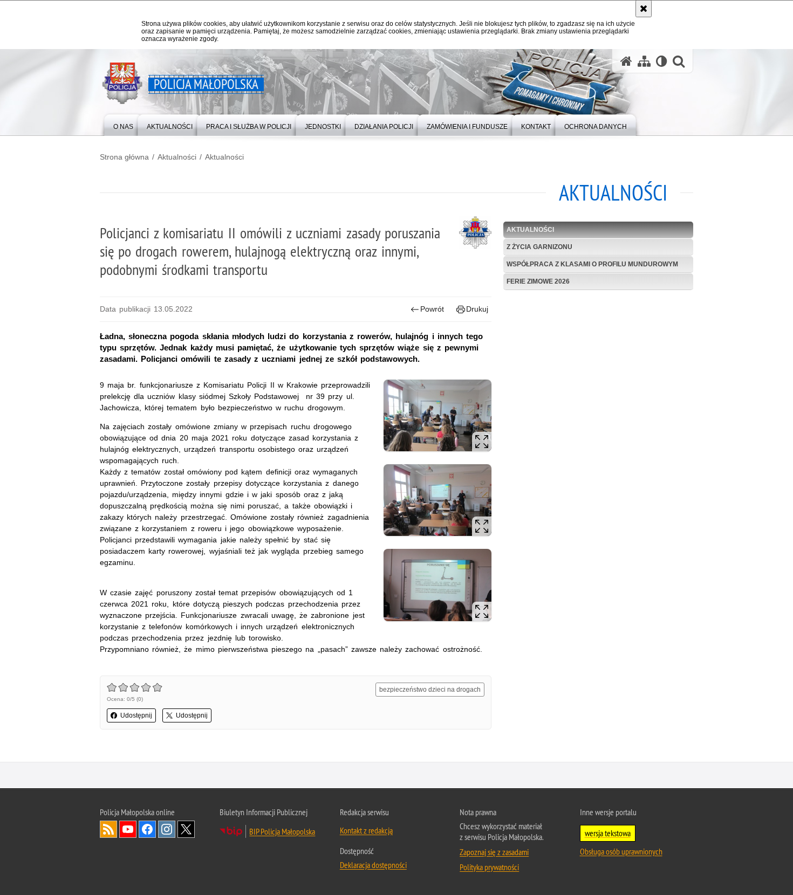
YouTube (127, 829)
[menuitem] (123, 124)
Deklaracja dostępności (373, 864)
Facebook (147, 829)
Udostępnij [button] (136, 715)
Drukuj (477, 309)
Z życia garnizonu (539, 247)
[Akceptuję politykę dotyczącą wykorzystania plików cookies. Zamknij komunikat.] (643, 8)
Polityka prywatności (489, 867)
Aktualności (177, 157)
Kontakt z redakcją (366, 830)
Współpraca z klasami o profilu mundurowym (592, 264)
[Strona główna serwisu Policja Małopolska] (626, 61)
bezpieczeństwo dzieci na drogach (430, 689)
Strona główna (124, 157)
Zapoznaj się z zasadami (494, 851)
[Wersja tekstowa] (661, 61)
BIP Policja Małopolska (282, 831)
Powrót (432, 309)
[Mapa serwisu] (644, 61)
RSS (108, 829)
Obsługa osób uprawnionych (621, 851)
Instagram (166, 829)
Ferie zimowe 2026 (538, 281)
